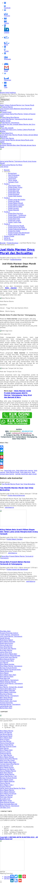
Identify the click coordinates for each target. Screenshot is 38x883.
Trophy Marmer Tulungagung (9, 634)
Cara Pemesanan (13, 175)
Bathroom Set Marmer (7, 769)
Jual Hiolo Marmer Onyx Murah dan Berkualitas (17, 251)
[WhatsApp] (19, 453)
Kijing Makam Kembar (7, 664)
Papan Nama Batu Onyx (8, 689)
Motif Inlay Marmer (6, 797)
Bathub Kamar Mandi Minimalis (10, 655)
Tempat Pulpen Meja (7, 661)
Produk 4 (7, 224)
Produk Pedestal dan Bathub (17, 229)
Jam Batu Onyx (5, 807)
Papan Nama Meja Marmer (9, 758)
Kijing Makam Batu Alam (8, 675)
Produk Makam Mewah (15, 203)
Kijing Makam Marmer (7, 790)
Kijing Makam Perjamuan (8, 793)
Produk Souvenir (13, 208)
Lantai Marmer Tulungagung (9, 680)
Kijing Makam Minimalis (7, 641)
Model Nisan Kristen (6, 643)
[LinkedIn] (19, 460)
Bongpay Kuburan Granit (8, 746)
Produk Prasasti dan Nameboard (18, 232)
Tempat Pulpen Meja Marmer (9, 764)
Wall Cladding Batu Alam (8, 762)
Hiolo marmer (11, 288)
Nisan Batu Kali (5, 678)
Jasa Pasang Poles (14, 185)
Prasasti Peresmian (6, 702)
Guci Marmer (4, 662)
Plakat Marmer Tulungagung (9, 695)
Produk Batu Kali (13, 191)
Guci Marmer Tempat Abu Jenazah (11, 687)
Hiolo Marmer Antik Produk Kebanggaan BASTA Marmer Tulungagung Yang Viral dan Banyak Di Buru (18, 394)
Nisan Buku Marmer (6, 772)
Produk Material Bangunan (16, 217)
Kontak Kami (12, 173)
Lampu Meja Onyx (6, 652)
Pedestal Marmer (5, 753)
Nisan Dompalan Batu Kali (8, 804)
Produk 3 (7, 212)
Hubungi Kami (5, 99)
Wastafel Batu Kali (6, 699)
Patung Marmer (5, 783)
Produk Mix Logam (14, 220)
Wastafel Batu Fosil (6, 765)
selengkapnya (9, 507)
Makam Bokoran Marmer (8, 682)
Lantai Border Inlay (6, 706)
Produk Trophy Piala (14, 222)
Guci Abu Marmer (5, 741)
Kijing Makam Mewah (7, 757)
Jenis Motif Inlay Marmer (8, 648)
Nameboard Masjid (6, 736)
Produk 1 (7, 184)
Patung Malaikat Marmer (8, 771)
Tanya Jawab (12, 180)
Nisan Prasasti (4, 739)
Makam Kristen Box (6, 671)
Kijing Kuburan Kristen (7, 659)
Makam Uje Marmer (6, 795)
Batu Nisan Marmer (6, 697)
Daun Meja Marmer (6, 647)
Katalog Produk (9, 236)
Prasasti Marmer (5, 786)
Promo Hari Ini (8, 239)
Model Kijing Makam (6, 640)
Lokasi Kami (12, 178)
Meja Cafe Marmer (6, 732)
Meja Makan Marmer (6, 731)
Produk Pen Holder (14, 231)
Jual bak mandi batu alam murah (26, 474)
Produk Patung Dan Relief (16, 227)
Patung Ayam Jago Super (8, 701)
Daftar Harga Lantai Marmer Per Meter (12, 788)
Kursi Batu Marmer (6, 650)
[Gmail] (19, 467)
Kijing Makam (4, 673)
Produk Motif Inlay (14, 219)
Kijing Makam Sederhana (8, 692)
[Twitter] (19, 450)
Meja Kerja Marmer (6, 694)
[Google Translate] (19, 463)
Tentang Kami (12, 177)
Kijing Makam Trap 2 (6, 785)
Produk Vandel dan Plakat (16, 234)
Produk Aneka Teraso (15, 187)
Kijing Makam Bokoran (7, 781)
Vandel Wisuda (5, 638)
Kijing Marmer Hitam (6, 676)
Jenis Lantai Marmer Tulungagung (11, 636)
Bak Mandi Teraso (6, 800)
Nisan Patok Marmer (6, 745)
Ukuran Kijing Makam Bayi (8, 654)
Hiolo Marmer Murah (12, 472)
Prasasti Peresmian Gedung (9, 633)
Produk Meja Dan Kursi (15, 213)
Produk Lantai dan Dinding (16, 199)
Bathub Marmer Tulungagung (9, 806)
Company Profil (13, 182)
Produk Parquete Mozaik (16, 226)
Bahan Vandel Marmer (7, 774)
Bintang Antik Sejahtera (8, 92)
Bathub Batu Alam (6, 708)
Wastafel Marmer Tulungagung (10, 704)
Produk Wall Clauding (15, 196)
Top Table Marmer (6, 755)
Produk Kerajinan (13, 194)
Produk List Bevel (13, 201)
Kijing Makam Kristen (7, 767)
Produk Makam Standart (16, 205)
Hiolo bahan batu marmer (24, 470)
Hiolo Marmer (4, 748)
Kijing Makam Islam (6, 750)
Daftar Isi (7, 238)
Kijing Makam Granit (6, 779)
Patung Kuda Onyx (6, 645)
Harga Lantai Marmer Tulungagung (11, 683)
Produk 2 (7, 198)
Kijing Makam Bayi (6, 738)
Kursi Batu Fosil (5, 799)
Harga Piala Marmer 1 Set (8, 776)
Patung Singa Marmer (7, 743)
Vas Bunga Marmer (6, 734)
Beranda (7, 170)
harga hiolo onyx (9, 470)
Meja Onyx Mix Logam (7, 760)
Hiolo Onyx (3, 685)
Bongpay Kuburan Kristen (8, 668)
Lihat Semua (4, 166)
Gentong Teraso (5, 752)
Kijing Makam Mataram (7, 792)
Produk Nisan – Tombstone (17, 215)
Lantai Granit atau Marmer (8, 657)
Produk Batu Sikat (14, 192)
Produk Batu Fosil (14, 189)
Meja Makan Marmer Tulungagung (11, 666)
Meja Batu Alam (5, 631)
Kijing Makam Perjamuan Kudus (10, 669)
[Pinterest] (19, 457)
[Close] (1, 882)
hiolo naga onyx (25, 472)
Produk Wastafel (13, 210)
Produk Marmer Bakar (15, 206)
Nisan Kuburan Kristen (7, 802)
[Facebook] (19, 447)
